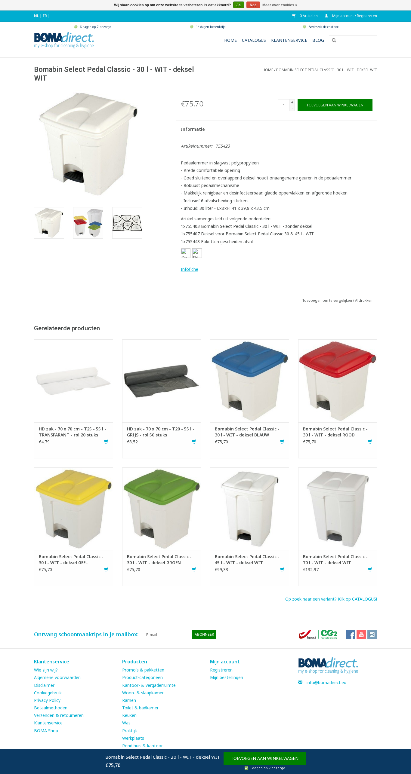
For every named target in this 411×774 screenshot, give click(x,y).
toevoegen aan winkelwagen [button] (264, 758)
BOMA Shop (46, 730)
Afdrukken (363, 300)
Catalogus (254, 40)
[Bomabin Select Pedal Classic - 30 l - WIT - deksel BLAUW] (249, 380)
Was (126, 723)
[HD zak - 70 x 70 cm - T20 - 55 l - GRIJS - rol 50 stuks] (161, 380)
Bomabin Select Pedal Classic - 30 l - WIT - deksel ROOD (335, 432)
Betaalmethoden (50, 708)
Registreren (221, 670)
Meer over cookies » (279, 5)
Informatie (193, 129)
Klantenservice (289, 40)
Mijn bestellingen (226, 677)
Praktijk (129, 730)
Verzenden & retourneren (59, 715)
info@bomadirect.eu (326, 682)
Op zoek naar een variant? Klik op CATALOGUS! (331, 599)
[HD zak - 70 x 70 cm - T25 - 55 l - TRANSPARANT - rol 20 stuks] (73, 380)
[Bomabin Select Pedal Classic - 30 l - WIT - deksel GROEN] (161, 508)
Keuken (129, 715)
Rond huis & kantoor (142, 745)
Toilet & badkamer (140, 708)
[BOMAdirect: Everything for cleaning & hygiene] (64, 39)
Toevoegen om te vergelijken (327, 300)
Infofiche (189, 269)
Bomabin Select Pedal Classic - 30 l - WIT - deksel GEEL (71, 559)
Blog (318, 40)
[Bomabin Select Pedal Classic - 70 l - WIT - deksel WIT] (337, 508)
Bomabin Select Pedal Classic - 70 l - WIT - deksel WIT (335, 559)
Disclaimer (44, 685)
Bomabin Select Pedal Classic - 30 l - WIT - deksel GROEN (159, 559)
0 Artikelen (308, 15)
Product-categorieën (142, 677)
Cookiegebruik (48, 693)
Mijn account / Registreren (354, 15)
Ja (238, 5)
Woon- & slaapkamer (143, 693)
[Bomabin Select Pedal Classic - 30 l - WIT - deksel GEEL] (73, 508)
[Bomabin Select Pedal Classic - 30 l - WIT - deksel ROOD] (337, 380)
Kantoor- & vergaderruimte (149, 685)
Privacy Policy (47, 700)
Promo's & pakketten (143, 670)
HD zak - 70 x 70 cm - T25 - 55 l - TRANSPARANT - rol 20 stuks (72, 432)
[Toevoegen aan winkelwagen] (106, 442)
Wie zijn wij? (46, 670)
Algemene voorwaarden (57, 677)
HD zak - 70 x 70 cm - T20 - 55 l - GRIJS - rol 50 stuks (160, 432)
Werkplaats (133, 738)
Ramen (129, 700)
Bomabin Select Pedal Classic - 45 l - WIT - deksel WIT (247, 559)
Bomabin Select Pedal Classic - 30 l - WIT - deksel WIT (326, 69)
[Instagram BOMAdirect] (372, 634)
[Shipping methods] (318, 634)
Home (230, 40)
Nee (253, 5)
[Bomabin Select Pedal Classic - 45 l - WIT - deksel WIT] (249, 508)
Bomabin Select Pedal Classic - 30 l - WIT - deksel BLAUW (247, 432)
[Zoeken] (332, 40)
